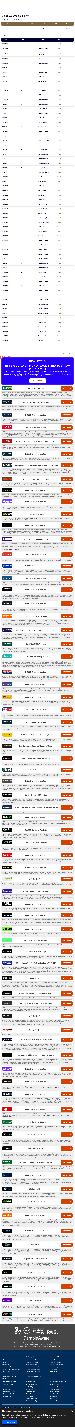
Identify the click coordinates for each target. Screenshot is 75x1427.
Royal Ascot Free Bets (32, 1374)
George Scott (42, 81)
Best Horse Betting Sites (33, 1367)
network (25, 1293)
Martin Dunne (42, 58)
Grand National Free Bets (33, 1369)
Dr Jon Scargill (42, 218)
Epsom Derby (54, 1367)
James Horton (42, 249)
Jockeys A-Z (53, 1398)
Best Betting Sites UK (32, 1362)
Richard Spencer (43, 48)
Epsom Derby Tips (31, 1398)
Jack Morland (42, 86)
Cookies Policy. (50, 1417)
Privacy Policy (6, 1371)
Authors (4, 1362)
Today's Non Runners (56, 1394)
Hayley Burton (42, 208)
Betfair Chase (6, 1387)
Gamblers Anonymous (45, 1344)
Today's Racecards (55, 1384)
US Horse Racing (7, 1367)
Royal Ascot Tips (31, 1396)
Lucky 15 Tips (30, 1387)
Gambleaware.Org (34, 518)
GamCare (26, 1344)
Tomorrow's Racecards (56, 1387)
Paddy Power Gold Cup (9, 1384)
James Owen (42, 44)
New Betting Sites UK (32, 1364)
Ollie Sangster (42, 181)
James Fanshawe (43, 68)
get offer (67, 388)
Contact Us (5, 1364)
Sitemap (4, 1378)
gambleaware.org (31, 886)
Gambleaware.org (10, 508)
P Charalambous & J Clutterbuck (44, 53)
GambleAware (33, 1344)
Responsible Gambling (9, 1376)
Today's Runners (54, 1391)
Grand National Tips (32, 1401)
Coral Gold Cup (6, 1389)
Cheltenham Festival (56, 1360)
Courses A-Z (53, 1396)
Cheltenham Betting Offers (34, 1376)
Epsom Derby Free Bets (33, 1371)
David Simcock (42, 149)
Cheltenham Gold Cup (9, 1394)
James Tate (41, 195)
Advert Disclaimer (68, 353)
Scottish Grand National (57, 1364)
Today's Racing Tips (32, 1384)
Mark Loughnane (43, 172)
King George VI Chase (8, 1391)
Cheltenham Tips (31, 1389)
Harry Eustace (42, 90)
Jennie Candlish (43, 127)
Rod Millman (42, 177)
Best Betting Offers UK (32, 1360)
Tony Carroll (42, 322)
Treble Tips (29, 1394)
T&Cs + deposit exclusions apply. (48, 1087)
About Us (5, 1360)
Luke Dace (41, 136)
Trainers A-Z (53, 1401)
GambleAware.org (14, 549)
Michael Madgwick (43, 163)
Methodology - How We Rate (11, 1369)
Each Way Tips (30, 1391)
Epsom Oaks (53, 1369)
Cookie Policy (6, 1374)
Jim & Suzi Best (42, 72)
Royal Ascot (53, 1371)
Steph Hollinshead (43, 154)
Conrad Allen (42, 190)
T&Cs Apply (58, 374)
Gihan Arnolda (42, 204)
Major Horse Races (55, 1389)
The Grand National (55, 1362)
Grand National (6, 1396)
